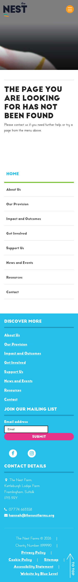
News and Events (18, 381)
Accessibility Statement (33, 566)
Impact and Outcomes (22, 353)
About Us (12, 335)
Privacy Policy (33, 552)
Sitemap (51, 560)
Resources (12, 390)
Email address (16, 422)
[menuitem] (39, 232)
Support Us (13, 372)
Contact (10, 399)
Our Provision (15, 344)
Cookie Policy (20, 560)
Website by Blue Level (39, 574)
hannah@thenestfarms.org (31, 515)
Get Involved (15, 362)
